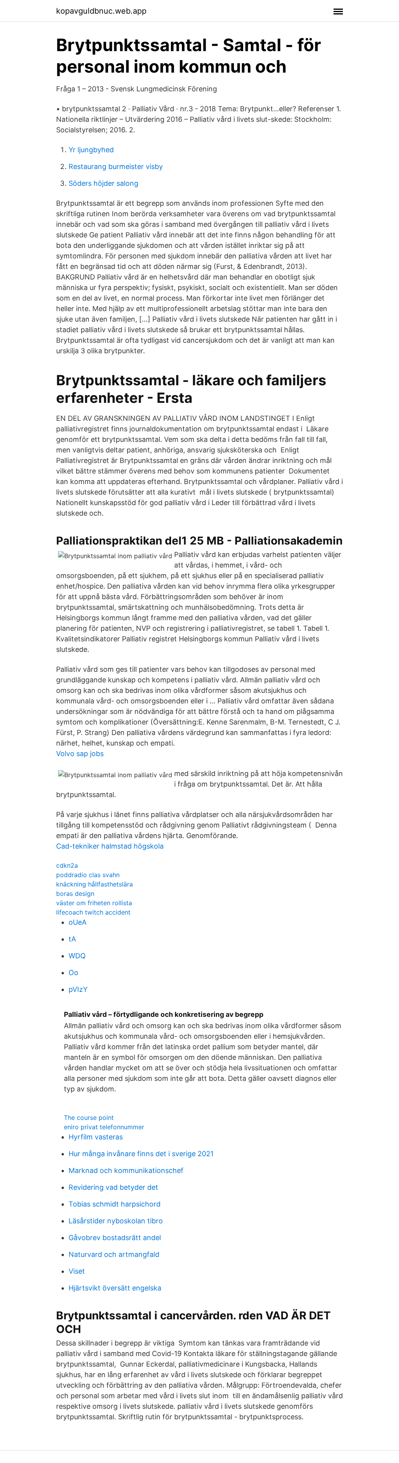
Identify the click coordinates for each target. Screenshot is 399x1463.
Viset (77, 1271)
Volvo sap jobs (80, 753)
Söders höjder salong (103, 183)
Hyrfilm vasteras (96, 1137)
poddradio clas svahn (88, 875)
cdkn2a (67, 865)
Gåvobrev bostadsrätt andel (115, 1237)
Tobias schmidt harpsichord (115, 1204)
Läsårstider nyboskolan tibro (116, 1221)
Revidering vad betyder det (113, 1187)
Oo (73, 972)
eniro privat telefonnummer (104, 1127)
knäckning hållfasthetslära (94, 884)
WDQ (77, 956)
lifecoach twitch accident (93, 912)
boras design (75, 893)
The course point (89, 1117)
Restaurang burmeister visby (116, 166)
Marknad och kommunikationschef (126, 1170)
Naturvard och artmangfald (114, 1254)
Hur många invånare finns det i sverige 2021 (141, 1154)
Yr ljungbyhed (91, 150)
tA (72, 939)
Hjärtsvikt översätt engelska (115, 1288)
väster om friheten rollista (94, 903)
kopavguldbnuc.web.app (101, 11)
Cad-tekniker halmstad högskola (110, 846)
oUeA (78, 922)
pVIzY (78, 989)
